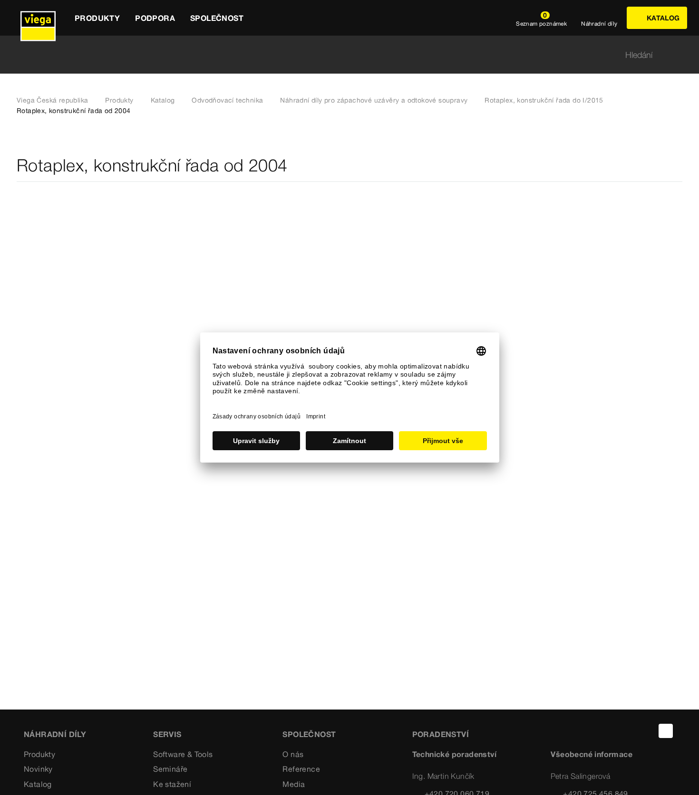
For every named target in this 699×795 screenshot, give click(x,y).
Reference (301, 769)
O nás (292, 754)
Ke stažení (172, 784)
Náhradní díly (55, 734)
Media (293, 784)
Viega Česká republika (52, 100)
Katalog (163, 100)
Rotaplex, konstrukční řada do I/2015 (544, 100)
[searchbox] (341, 55)
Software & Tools (183, 754)
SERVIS (167, 734)
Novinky (38, 769)
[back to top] (666, 731)
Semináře (170, 769)
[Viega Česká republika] (38, 18)
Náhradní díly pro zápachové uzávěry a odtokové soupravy (373, 100)
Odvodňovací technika (227, 100)
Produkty (119, 100)
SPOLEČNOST (309, 734)
